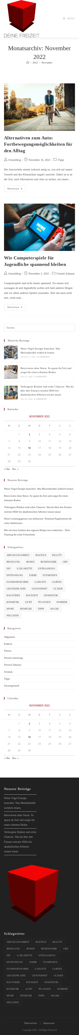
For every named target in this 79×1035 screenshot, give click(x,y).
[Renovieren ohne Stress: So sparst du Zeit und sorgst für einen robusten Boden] (11, 372)
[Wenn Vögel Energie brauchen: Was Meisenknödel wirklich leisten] (11, 352)
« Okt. (7, 469)
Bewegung (13, 562)
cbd (65, 562)
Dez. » (15, 469)
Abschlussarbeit (18, 555)
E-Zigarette (24, 568)
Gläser (58, 588)
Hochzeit (32, 595)
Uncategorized (11, 685)
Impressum (48, 1023)
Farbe (33, 575)
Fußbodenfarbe (18, 582)
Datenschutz (30, 1023)
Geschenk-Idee (16, 588)
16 (29, 448)
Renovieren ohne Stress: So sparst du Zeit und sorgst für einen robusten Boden (19, 820)
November (47, 62)
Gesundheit (39, 588)
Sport (10, 609)
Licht (28, 602)
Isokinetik (51, 595)
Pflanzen (44, 602)
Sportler (26, 609)
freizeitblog (14, 160)
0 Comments (43, 357)
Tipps (61, 160)
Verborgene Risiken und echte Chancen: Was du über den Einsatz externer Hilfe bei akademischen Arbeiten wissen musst (47, 390)
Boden (30, 562)
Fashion (8, 643)
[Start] (27, 62)
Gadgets (40, 582)
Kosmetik (13, 602)
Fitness (7, 650)
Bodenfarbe (49, 562)
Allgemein (9, 636)
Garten (57, 582)
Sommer (62, 602)
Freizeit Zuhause (66, 273)
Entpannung (15, 575)
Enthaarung (46, 568)
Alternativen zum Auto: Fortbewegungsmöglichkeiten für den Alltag (38, 144)
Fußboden (50, 575)
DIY (9, 568)
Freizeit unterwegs (13, 657)
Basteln (40, 555)
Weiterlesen (16, 189)
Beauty (57, 555)
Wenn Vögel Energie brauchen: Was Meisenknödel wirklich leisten (38, 488)
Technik (8, 671)
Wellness (13, 615)
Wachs (54, 609)
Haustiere (13, 595)
